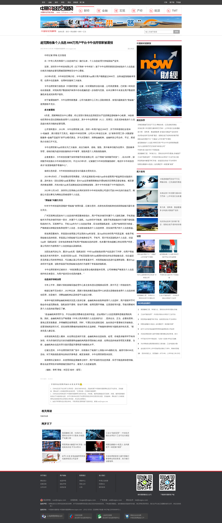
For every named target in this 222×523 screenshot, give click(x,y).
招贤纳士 (102, 484)
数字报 (172, 2)
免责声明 (63, 481)
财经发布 (102, 487)
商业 (69, 2)
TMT (175, 10)
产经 (140, 10)
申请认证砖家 (103, 481)
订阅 (165, 2)
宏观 (122, 10)
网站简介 (43, 481)
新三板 (82, 2)
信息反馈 (63, 487)
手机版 (178, 2)
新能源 (75, 2)
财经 (56, 2)
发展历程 (43, 484)
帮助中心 (82, 481)
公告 (80, 487)
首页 (43, 2)
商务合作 (82, 484)
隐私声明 (63, 484)
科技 (62, 2)
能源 (157, 10)
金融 (50, 2)
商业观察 (74, 32)
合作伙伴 (43, 487)
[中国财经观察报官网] (56, 13)
